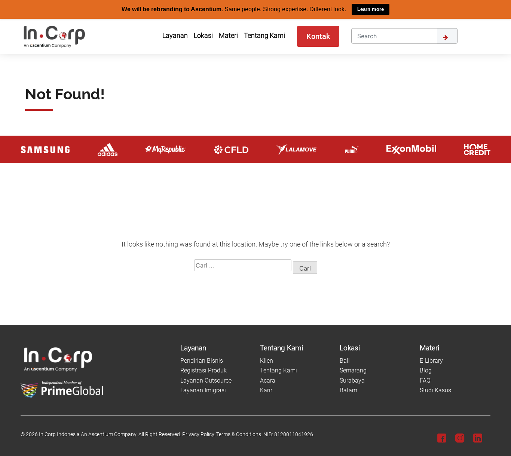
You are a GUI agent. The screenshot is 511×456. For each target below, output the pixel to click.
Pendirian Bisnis (201, 360)
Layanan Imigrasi (203, 390)
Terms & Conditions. (239, 434)
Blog (426, 370)
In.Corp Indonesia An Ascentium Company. (88, 434)
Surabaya (352, 380)
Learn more (370, 9)
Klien (266, 360)
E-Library (431, 360)
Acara (267, 380)
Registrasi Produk (203, 370)
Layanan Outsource (206, 380)
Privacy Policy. (198, 434)
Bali (345, 360)
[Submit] (447, 35)
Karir (266, 390)
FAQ (425, 380)
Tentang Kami (278, 370)
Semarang (353, 370)
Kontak (318, 35)
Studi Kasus (435, 390)
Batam (348, 390)
